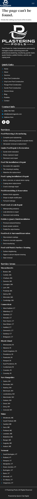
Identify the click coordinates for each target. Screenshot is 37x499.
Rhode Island (6, 341)
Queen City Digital (23, 496)
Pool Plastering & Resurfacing (13, 133)
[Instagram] (8, 122)
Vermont (4, 450)
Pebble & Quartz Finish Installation (15, 219)
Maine (3, 414)
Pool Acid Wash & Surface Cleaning (15, 247)
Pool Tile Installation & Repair (13, 162)
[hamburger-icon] (33, 3)
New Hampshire (7, 377)
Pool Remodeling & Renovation (14, 190)
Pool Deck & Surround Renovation (15, 233)
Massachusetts (7, 268)
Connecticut (6, 304)
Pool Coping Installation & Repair (15, 176)
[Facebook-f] (4, 122)
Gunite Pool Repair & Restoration (15, 148)
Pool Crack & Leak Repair (12, 205)
